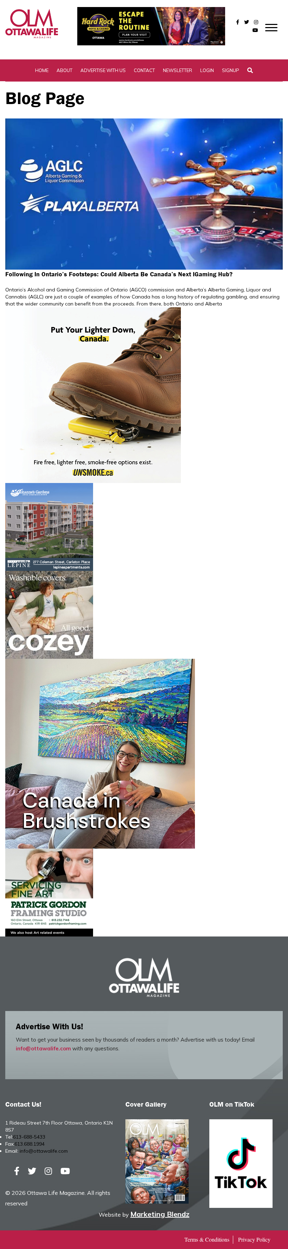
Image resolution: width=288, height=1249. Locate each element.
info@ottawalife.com (43, 1048)
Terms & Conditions (206, 1239)
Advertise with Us (103, 70)
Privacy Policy (254, 1239)
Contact (144, 70)
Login (207, 70)
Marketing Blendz (159, 1214)
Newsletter (177, 70)
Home (41, 70)
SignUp (230, 70)
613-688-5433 (29, 1137)
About (64, 70)
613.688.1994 (29, 1144)
